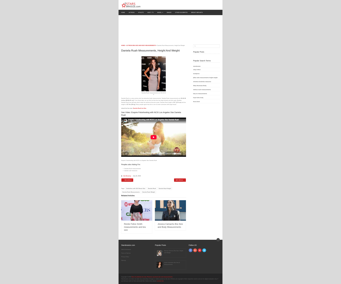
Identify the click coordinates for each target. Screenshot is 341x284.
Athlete (141, 12)
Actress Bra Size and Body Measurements (141, 45)
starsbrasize (197, 66)
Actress (131, 12)
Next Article (179, 180)
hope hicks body (198, 97)
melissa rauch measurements (202, 89)
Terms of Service (126, 253)
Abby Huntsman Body (199, 85)
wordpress (196, 73)
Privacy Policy (125, 256)
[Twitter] (204, 250)
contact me (160, 281)
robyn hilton (197, 69)
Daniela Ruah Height (165, 188)
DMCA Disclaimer (126, 249)
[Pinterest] (200, 250)
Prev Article (128, 180)
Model (159, 12)
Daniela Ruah (152, 188)
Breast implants (197, 12)
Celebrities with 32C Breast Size (135, 188)
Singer (169, 12)
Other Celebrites (181, 12)
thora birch (196, 101)
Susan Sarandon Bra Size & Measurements (172, 263)
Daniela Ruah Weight (148, 192)
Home (123, 12)
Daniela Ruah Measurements (131, 192)
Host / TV (150, 12)
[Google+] (195, 250)
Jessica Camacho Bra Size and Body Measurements (170, 225)
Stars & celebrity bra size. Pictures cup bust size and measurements (152, 277)
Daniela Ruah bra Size (139, 108)
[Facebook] (190, 250)
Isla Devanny (127, 176)
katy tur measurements (200, 93)
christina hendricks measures (202, 81)
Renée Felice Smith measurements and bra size (135, 227)
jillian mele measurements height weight (205, 77)
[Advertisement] (170, 31)
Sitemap (123, 260)
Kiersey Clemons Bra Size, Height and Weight (173, 251)
